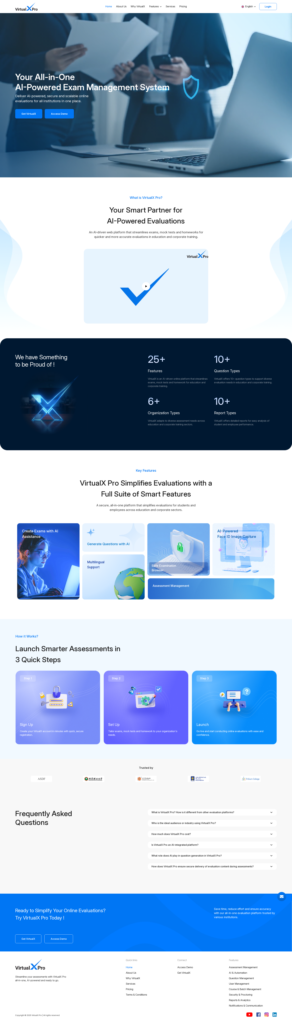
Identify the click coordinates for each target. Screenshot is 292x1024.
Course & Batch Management (245, 989)
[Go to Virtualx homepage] (26, 6)
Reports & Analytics (239, 1000)
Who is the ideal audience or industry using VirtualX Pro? (183, 823)
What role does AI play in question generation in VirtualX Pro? (186, 855)
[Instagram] (266, 1014)
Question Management (241, 978)
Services (170, 6)
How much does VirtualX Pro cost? (171, 834)
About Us (121, 6)
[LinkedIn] (274, 1014)
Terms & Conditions (136, 994)
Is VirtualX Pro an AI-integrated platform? (174, 844)
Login (268, 6)
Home (108, 6)
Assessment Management (243, 967)
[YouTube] (249, 1014)
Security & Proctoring (240, 994)
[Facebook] (258, 1014)
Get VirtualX (28, 113)
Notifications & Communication (246, 1005)
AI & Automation (238, 972)
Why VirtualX (138, 6)
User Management (239, 983)
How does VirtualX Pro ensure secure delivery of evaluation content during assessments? (202, 866)
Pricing (183, 6)
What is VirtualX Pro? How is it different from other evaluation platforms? (192, 812)
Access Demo (59, 113)
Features (154, 6)
